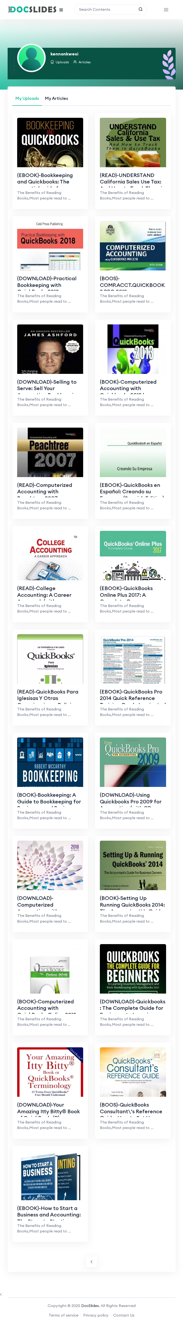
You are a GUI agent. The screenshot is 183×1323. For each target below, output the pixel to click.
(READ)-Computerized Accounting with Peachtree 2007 (44, 491)
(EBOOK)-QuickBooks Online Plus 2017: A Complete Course (126, 595)
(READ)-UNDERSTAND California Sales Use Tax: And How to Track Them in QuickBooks (132, 185)
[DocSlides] (32, 10)
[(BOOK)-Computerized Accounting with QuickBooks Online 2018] (50, 991)
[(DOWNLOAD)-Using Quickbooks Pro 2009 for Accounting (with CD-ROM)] (133, 784)
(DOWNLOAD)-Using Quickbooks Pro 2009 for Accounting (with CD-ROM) (130, 804)
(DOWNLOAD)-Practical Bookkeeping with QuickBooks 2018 (46, 285)
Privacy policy (95, 1315)
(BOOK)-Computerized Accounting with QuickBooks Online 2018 (46, 1008)
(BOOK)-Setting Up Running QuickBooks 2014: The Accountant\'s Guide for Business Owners (132, 908)
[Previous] (91, 1261)
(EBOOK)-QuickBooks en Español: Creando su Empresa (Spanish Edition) (132, 491)
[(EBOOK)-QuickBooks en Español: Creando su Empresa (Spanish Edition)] (133, 474)
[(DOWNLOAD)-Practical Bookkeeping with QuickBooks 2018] (50, 268)
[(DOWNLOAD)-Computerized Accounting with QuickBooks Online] (50, 887)
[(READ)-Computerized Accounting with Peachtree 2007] (50, 474)
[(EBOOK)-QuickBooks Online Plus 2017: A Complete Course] (133, 577)
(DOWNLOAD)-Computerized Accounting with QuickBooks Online (40, 908)
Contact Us (123, 1315)
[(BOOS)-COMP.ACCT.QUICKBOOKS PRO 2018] (133, 268)
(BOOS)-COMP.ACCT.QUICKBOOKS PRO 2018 (132, 285)
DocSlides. (90, 1305)
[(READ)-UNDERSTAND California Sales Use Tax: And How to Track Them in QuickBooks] (133, 164)
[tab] (27, 98)
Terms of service (63, 1315)
